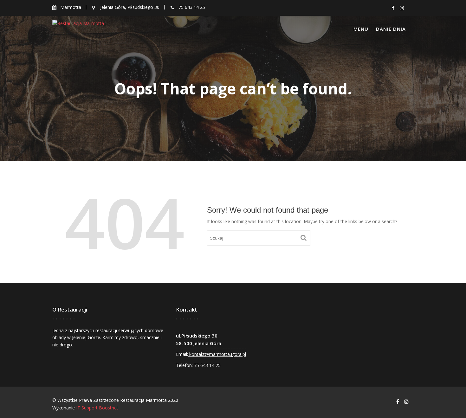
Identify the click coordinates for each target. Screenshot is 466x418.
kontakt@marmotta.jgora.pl (217, 354)
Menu (360, 29)
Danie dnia (391, 29)
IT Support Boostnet (97, 408)
